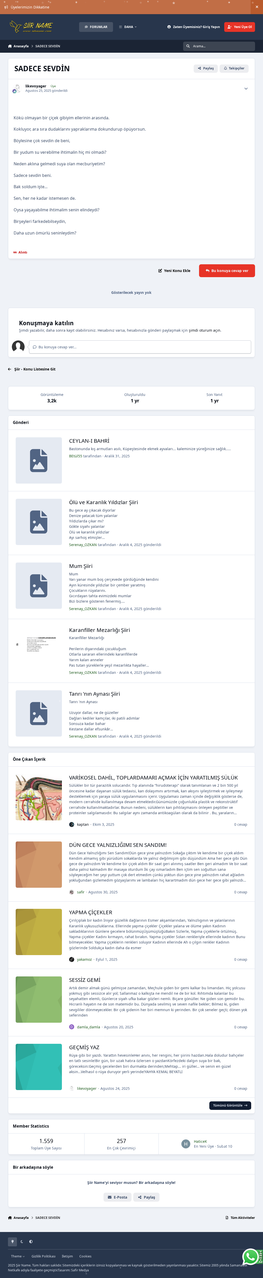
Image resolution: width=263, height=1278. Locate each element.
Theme (16, 1256)
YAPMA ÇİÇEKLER (90, 912)
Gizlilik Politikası (43, 1256)
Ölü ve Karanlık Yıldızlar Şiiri (103, 502)
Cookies (85, 1256)
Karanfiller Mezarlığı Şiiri (99, 629)
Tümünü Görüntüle (227, 1105)
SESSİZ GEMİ (84, 979)
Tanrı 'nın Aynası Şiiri (94, 693)
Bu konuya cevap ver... (57, 347)
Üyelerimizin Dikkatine (30, 7)
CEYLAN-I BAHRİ (89, 440)
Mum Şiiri (80, 565)
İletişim (67, 1256)
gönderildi (140, 544)
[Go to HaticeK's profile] (185, 1143)
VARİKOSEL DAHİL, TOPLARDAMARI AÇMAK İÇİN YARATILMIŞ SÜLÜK (153, 777)
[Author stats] (246, 88)
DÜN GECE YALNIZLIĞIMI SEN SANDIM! (118, 844)
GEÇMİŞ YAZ (84, 1047)
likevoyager (35, 86)
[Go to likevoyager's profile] (17, 88)
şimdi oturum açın (204, 330)
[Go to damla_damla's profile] (71, 1026)
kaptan (83, 824)
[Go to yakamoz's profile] (71, 959)
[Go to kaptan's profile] (71, 824)
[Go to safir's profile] (71, 892)
